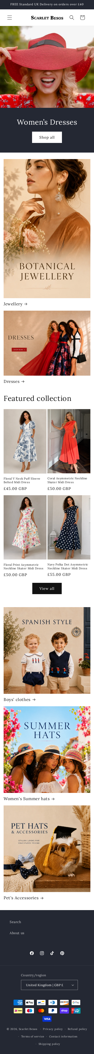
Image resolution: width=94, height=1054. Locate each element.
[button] (9, 17)
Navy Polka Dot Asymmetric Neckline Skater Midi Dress (67, 566)
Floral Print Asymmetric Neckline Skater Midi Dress (24, 566)
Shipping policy (49, 1044)
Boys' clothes (17, 699)
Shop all (47, 137)
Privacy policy (53, 1029)
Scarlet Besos (28, 1029)
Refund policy (77, 1029)
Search (15, 922)
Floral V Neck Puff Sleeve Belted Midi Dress (22, 480)
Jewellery (13, 304)
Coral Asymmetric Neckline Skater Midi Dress (67, 480)
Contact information (63, 1036)
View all (47, 588)
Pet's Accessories (21, 897)
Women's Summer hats (27, 798)
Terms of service (32, 1036)
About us (17, 933)
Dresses (12, 381)
